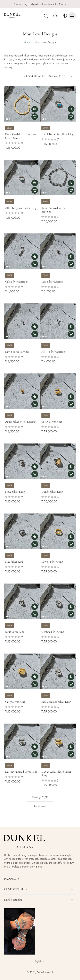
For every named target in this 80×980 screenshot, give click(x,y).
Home (27, 42)
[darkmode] (63, 15)
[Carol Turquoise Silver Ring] (58, 104)
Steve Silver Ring (15, 491)
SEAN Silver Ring (51, 421)
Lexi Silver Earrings (52, 281)
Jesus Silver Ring (14, 631)
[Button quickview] (34, 109)
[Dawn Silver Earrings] (22, 321)
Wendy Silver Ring (52, 491)
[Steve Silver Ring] (22, 461)
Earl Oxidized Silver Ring (56, 701)
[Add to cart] (34, 116)
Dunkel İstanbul (45, 972)
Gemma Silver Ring (52, 631)
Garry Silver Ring (15, 701)
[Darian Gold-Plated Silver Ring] (58, 741)
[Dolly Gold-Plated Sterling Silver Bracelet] (22, 104)
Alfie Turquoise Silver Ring (20, 208)
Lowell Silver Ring (52, 561)
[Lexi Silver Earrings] (58, 251)
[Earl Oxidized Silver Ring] (58, 671)
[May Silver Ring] (22, 531)
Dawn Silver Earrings (17, 351)
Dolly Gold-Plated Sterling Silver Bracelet (20, 136)
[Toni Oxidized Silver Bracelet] (58, 177)
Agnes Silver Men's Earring (20, 421)
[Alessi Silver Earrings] (58, 321)
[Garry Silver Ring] (22, 671)
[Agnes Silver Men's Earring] (22, 391)
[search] (45, 15)
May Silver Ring (14, 561)
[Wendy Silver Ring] (58, 461)
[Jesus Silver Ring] (22, 601)
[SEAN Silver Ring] (58, 391)
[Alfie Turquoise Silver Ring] (22, 177)
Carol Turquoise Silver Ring (57, 134)
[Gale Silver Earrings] (22, 251)
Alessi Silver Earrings (53, 351)
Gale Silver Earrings (16, 281)
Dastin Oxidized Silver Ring (21, 771)
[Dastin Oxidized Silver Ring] (22, 741)
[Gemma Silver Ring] (58, 601)
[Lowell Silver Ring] (58, 531)
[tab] (7, 119)
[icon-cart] (54, 15)
